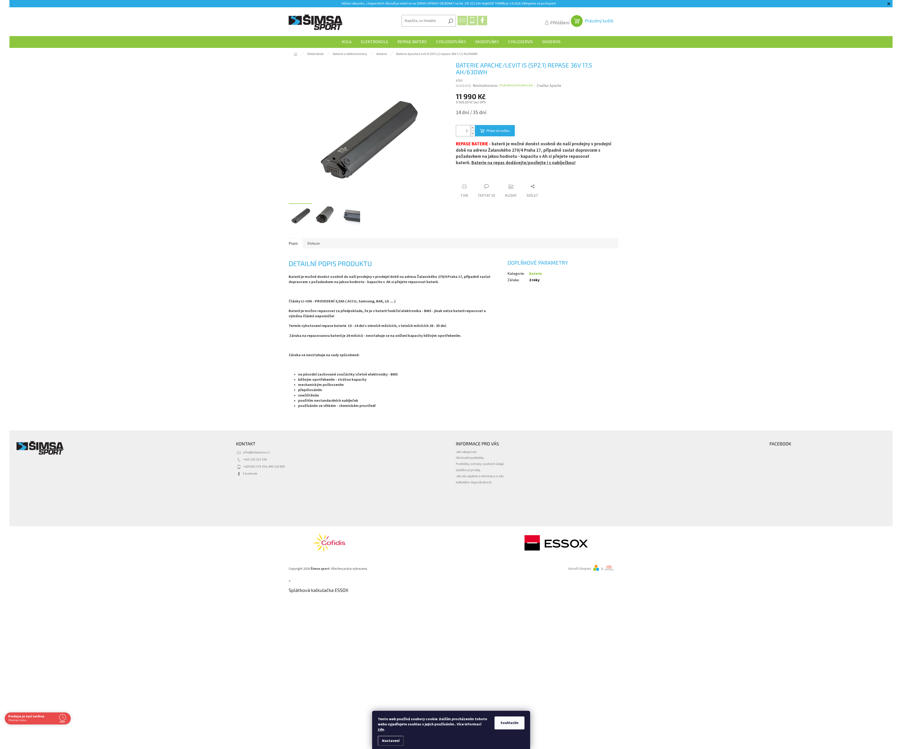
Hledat (450, 21)
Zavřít (482, 177)
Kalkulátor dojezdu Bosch (474, 482)
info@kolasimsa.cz (256, 452)
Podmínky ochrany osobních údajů (480, 463)
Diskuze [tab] (313, 243)
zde (381, 729)
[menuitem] (346, 42)
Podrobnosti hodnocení (516, 85)
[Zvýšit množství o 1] (472, 128)
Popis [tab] (293, 243)
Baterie (535, 273)
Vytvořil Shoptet (579, 568)
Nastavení (390, 740)
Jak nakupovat (466, 451)
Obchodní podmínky (470, 457)
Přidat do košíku (498, 131)
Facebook (250, 473)
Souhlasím (509, 722)
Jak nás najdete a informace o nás (480, 476)
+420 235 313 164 (255, 459)
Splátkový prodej (468, 470)
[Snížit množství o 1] (472, 133)
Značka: (548, 85)
